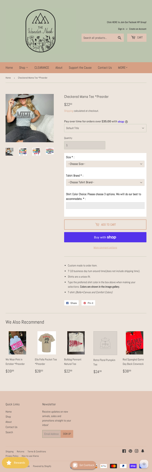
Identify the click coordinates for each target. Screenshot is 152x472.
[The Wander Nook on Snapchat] (143, 451)
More (121, 67)
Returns (20, 451)
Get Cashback (87, 465)
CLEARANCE (41, 67)
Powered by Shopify (42, 466)
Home (9, 67)
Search (9, 432)
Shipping (68, 111)
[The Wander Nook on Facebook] (124, 451)
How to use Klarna (30, 456)
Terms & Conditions (37, 451)
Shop (22, 67)
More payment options (105, 247)
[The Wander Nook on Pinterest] (130, 451)
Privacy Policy (12, 456)
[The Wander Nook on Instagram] (136, 451)
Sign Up (67, 433)
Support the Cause (80, 67)
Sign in (121, 28)
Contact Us (105, 67)
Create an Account (137, 28)
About (58, 67)
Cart (139, 37)
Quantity (68, 138)
